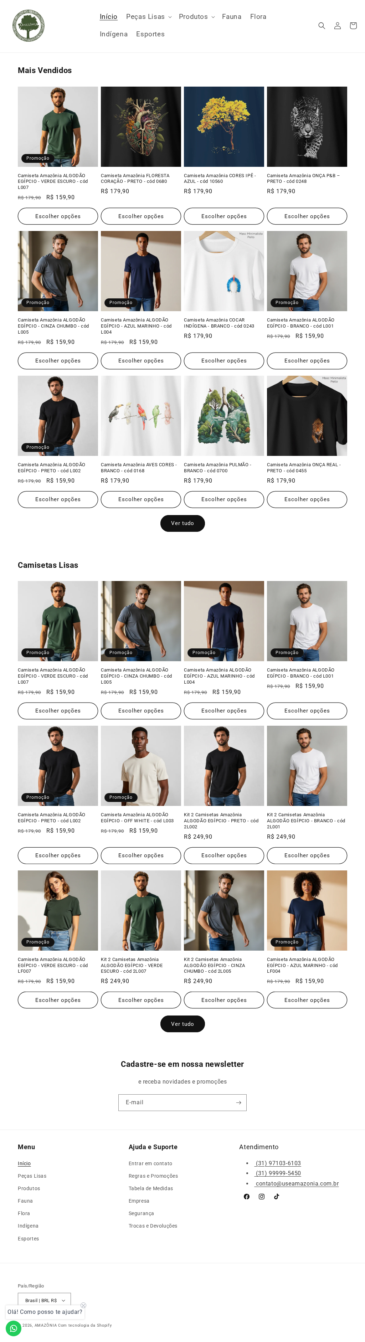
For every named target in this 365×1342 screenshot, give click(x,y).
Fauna (25, 1201)
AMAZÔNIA (46, 1325)
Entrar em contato (151, 1163)
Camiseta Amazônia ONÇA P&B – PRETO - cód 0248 (303, 178)
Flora (24, 1213)
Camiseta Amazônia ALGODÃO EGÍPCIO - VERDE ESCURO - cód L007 (53, 181)
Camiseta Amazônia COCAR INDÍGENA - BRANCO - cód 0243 (219, 323)
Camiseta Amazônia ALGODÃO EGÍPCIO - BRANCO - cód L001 (301, 323)
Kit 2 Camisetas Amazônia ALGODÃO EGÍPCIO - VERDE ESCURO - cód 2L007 (132, 965)
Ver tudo (182, 523)
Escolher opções (58, 216)
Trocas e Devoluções (153, 1226)
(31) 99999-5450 (277, 1173)
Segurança (141, 1213)
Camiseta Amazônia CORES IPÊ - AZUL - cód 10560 (220, 178)
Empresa (139, 1201)
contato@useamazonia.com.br (296, 1183)
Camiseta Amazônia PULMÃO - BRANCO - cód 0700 (218, 467)
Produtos (29, 1188)
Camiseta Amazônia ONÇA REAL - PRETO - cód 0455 (304, 467)
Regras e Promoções (153, 1176)
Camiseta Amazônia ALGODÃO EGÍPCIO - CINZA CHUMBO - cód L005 (53, 326)
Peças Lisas (32, 1176)
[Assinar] (238, 1102)
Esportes (28, 1238)
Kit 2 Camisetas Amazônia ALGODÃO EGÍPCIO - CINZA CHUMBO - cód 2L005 (214, 965)
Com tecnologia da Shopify (85, 1325)
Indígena (28, 1226)
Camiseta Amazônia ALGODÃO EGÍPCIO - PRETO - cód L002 (52, 467)
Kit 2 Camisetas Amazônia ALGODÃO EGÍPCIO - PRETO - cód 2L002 (221, 820)
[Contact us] (13, 1328)
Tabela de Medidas (151, 1188)
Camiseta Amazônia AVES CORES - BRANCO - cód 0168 (139, 467)
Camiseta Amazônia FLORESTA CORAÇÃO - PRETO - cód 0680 (135, 178)
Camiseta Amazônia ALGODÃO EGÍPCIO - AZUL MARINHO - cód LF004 (302, 965)
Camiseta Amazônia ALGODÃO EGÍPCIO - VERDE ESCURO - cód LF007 (53, 965)
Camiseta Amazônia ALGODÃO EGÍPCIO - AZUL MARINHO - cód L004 (136, 326)
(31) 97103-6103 (277, 1163)
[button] (148, 17)
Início (24, 1163)
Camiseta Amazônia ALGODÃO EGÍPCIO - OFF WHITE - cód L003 (137, 817)
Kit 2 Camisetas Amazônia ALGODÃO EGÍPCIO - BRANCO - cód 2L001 (306, 820)
